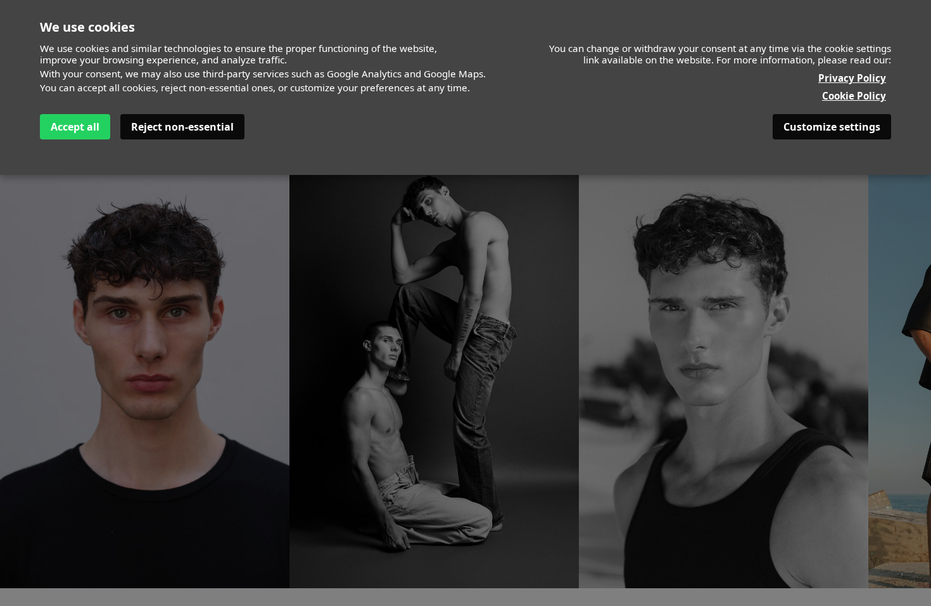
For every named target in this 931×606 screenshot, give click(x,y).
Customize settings (831, 127)
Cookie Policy (854, 95)
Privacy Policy (852, 78)
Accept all (75, 127)
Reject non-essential (182, 127)
